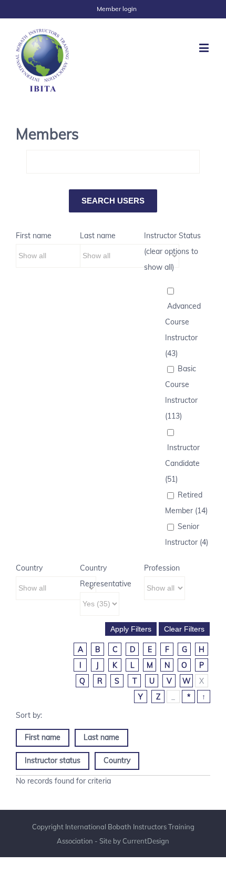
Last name (98, 235)
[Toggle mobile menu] (204, 47)
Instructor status (52, 760)
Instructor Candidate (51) (182, 463)
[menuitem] (116, 9)
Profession (162, 568)
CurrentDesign (145, 841)
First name (34, 235)
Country (29, 568)
